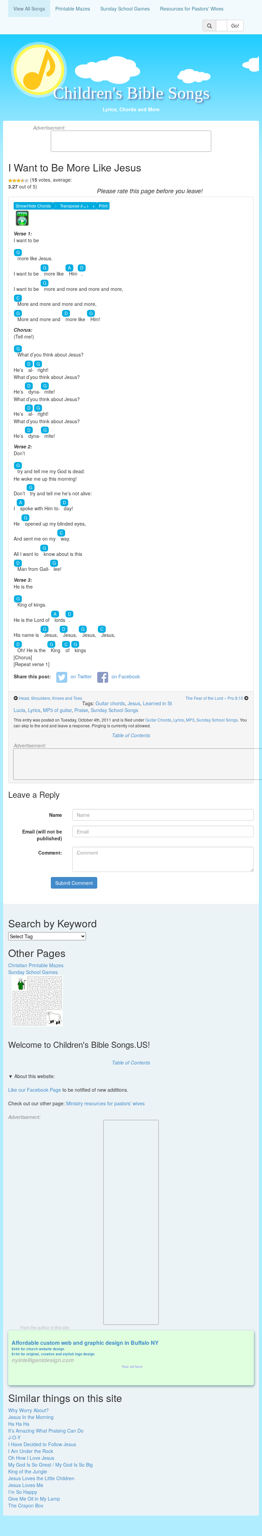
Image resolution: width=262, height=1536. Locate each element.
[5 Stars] (27, 181)
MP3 (190, 720)
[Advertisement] (131, 141)
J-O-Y (14, 1437)
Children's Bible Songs (131, 92)
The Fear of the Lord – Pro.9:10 (214, 698)
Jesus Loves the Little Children (41, 1478)
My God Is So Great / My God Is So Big (50, 1464)
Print (103, 206)
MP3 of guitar (57, 710)
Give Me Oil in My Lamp (34, 1498)
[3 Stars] (18, 181)
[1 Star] (10, 181)
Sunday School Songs (114, 710)
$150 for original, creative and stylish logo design (53, 1354)
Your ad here (132, 1366)
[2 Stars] (14, 181)
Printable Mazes (72, 8)
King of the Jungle (27, 1471)
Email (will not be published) (42, 835)
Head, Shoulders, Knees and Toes (50, 698)
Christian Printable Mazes (35, 965)
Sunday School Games (125, 8)
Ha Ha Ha (18, 1423)
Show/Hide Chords (33, 206)
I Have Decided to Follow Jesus (42, 1444)
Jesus (134, 703)
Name (55, 814)
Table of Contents (131, 735)
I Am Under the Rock (30, 1451)
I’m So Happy (22, 1491)
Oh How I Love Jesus (31, 1457)
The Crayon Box (25, 1505)
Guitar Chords (158, 720)
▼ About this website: (31, 1076)
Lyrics (34, 710)
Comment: (50, 852)
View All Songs (29, 8)
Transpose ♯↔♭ (74, 206)
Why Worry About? (28, 1410)
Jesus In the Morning (31, 1417)
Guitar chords (110, 703)
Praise (81, 710)
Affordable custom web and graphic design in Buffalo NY (85, 1343)
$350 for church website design (38, 1349)
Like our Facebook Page (34, 1089)
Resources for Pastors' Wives (191, 8)
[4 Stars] (22, 181)
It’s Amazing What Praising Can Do (46, 1430)
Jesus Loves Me (25, 1485)
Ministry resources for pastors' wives (105, 1103)
